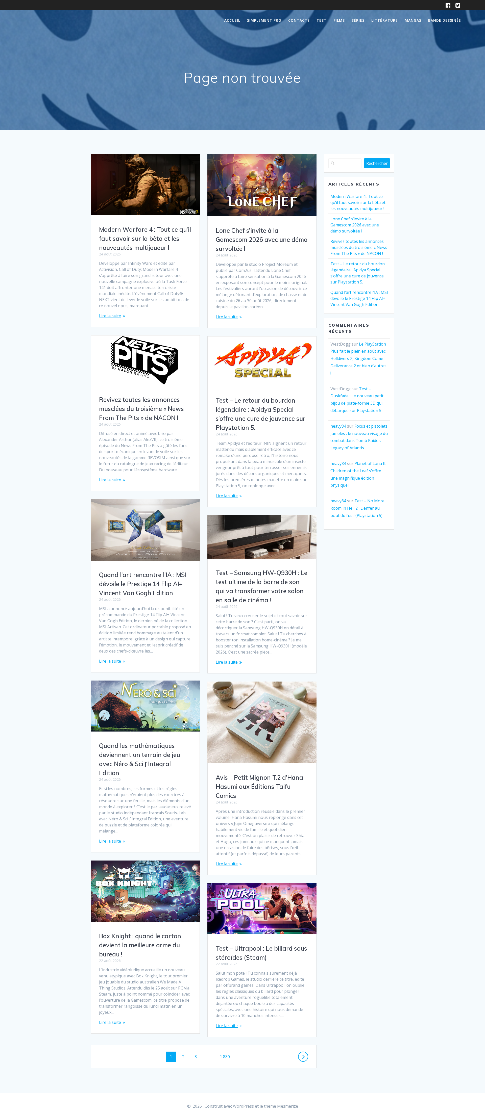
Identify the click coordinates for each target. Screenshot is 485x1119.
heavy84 (338, 426)
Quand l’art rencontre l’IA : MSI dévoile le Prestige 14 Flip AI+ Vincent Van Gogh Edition (142, 584)
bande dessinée (444, 20)
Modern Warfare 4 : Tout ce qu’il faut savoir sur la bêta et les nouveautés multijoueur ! (145, 238)
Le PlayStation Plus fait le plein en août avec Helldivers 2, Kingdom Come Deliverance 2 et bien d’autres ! (358, 358)
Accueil (232, 20)
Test (322, 20)
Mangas (413, 20)
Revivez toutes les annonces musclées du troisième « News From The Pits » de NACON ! (141, 409)
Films (339, 20)
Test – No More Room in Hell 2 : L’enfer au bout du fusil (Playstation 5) (357, 508)
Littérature (384, 20)
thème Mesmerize (281, 1106)
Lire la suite (110, 316)
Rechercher (377, 163)
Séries (358, 20)
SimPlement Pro (264, 20)
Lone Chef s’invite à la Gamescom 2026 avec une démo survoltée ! (261, 239)
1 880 (225, 1056)
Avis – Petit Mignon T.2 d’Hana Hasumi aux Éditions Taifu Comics (259, 786)
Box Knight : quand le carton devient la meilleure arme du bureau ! (140, 945)
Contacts (299, 20)
